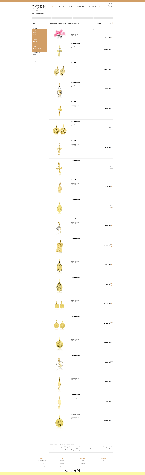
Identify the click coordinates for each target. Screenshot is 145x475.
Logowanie (82, 460)
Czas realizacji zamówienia (42, 460)
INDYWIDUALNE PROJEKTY (38, 56)
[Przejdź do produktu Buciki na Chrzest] (59, 33)
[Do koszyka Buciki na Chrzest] (111, 38)
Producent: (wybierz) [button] (35, 18)
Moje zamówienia (82, 461)
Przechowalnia (83, 463)
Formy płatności (42, 463)
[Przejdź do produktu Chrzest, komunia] (59, 51)
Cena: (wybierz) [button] (55, 18)
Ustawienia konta (82, 464)
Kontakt (62, 461)
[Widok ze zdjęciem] (110, 23)
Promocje (34, 61)
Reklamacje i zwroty (42, 466)
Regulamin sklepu (62, 466)
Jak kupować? (62, 460)
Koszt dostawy (42, 464)
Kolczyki (34, 34)
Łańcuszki (35, 44)
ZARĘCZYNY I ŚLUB (36, 52)
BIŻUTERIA (35, 28)
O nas (103, 460)
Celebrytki (35, 39)
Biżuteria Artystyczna (37, 48)
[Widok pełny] (112, 23)
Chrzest (34, 46)
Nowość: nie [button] (75, 18)
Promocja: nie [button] (96, 18)
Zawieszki (35, 36)
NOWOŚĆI (34, 54)
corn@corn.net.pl (40, 3)
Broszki (34, 43)
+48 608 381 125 (34, 3)
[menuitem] (55, 6)
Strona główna (42, 461)
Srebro (34, 50)
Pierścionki (35, 32)
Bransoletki (35, 41)
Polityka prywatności (62, 464)
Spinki (34, 37)
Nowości (34, 30)
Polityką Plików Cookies (66, 473)
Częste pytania (62, 463)
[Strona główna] (39, 7)
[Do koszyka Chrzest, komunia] (111, 50)
